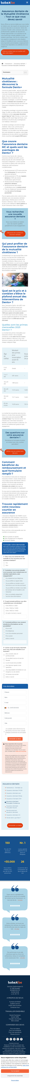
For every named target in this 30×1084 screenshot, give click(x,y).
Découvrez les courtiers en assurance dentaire (15, 233)
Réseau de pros (15, 1034)
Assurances (8, 63)
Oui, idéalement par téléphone (14, 578)
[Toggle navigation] (27, 2)
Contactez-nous (15, 1007)
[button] (27, 3)
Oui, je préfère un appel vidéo (14, 581)
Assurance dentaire (19, 63)
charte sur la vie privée (21, 751)
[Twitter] (11, 1039)
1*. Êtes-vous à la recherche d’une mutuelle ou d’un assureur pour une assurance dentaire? (14, 558)
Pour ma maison (15, 1028)
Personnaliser (15, 1080)
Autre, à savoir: (10, 638)
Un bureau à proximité (12, 674)
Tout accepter (15, 1071)
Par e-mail (9, 628)
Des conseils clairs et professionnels (12, 655)
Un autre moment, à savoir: (13, 613)
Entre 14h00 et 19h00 (12, 610)
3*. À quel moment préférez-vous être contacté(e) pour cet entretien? (14, 602)
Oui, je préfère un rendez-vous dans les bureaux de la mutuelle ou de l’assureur (16, 590)
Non (7, 565)
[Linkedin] (21, 1039)
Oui (7, 563)
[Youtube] (14, 1039)
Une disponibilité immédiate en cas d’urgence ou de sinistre (16, 671)
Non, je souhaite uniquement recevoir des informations (14, 595)
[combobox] (6, 708)
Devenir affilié (15, 1017)
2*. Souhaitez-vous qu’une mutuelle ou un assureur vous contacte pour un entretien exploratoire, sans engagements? (15, 573)
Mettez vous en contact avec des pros (15, 452)
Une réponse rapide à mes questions (13, 666)
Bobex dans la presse (15, 1005)
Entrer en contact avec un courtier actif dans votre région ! (13, 52)
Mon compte (15, 1021)
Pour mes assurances (15, 1032)
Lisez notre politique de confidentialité (15, 1066)
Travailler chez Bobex (15, 1019)
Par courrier (9, 636)
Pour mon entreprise (15, 1030)
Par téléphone (10, 631)
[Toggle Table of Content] (24, 72)
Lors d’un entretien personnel (14, 633)
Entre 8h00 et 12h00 (12, 605)
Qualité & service (15, 1003)
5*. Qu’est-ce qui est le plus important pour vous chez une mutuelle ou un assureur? (14, 649)
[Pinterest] (18, 1039)
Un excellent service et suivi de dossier (15, 659)
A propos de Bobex (15, 1002)
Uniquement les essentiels (15, 1076)
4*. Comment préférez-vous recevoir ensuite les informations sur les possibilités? (14, 624)
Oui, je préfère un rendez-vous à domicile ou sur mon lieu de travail (16, 584)
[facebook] (7, 1039)
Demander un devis (15, 739)
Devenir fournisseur (15, 1015)
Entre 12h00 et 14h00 (12, 608)
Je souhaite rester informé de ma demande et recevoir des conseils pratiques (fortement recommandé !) (15, 731)
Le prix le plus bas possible (13, 663)
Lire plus (20, 900)
